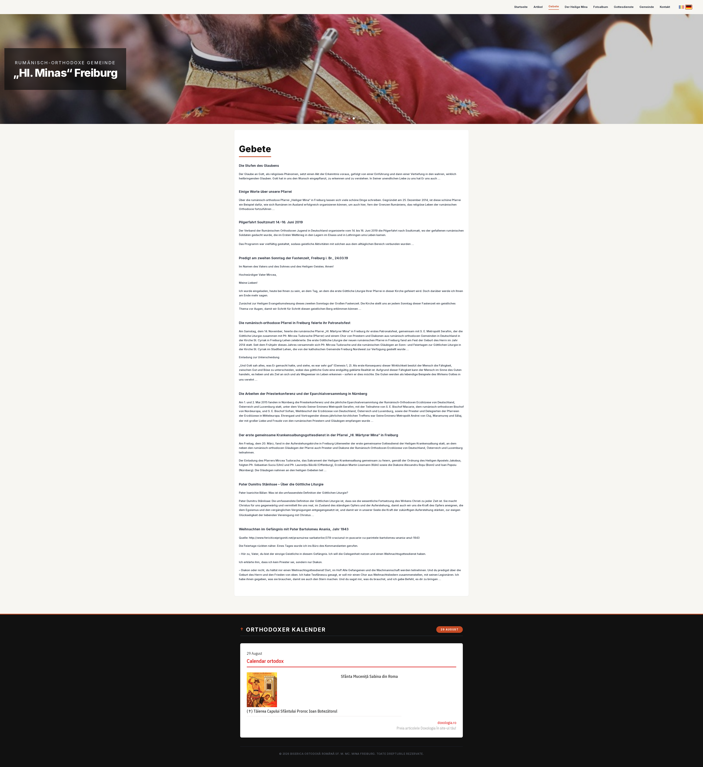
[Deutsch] (689, 7)
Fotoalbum (600, 7)
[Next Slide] (692, 69)
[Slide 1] (349, 118)
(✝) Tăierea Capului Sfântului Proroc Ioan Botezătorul (292, 711)
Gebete (553, 6)
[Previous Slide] (11, 69)
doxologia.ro (447, 722)
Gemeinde (646, 7)
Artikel (538, 7)
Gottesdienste (624, 7)
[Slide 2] (354, 118)
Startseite (521, 7)
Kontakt (665, 7)
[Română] (681, 7)
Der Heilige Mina (576, 7)
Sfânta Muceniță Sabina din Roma (369, 676)
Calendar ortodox (265, 661)
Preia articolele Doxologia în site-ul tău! (426, 728)
